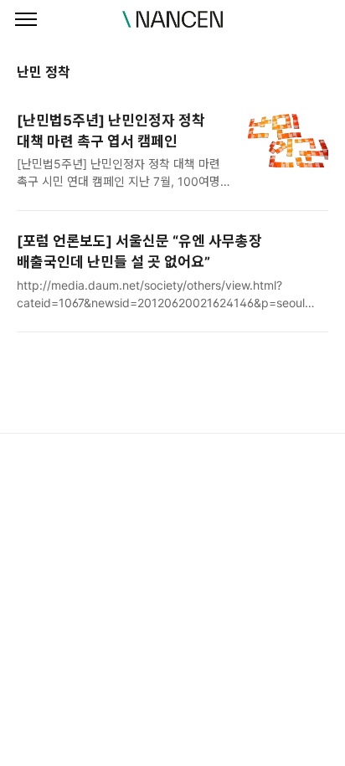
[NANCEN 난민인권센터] (172, 19)
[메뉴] (26, 20)
